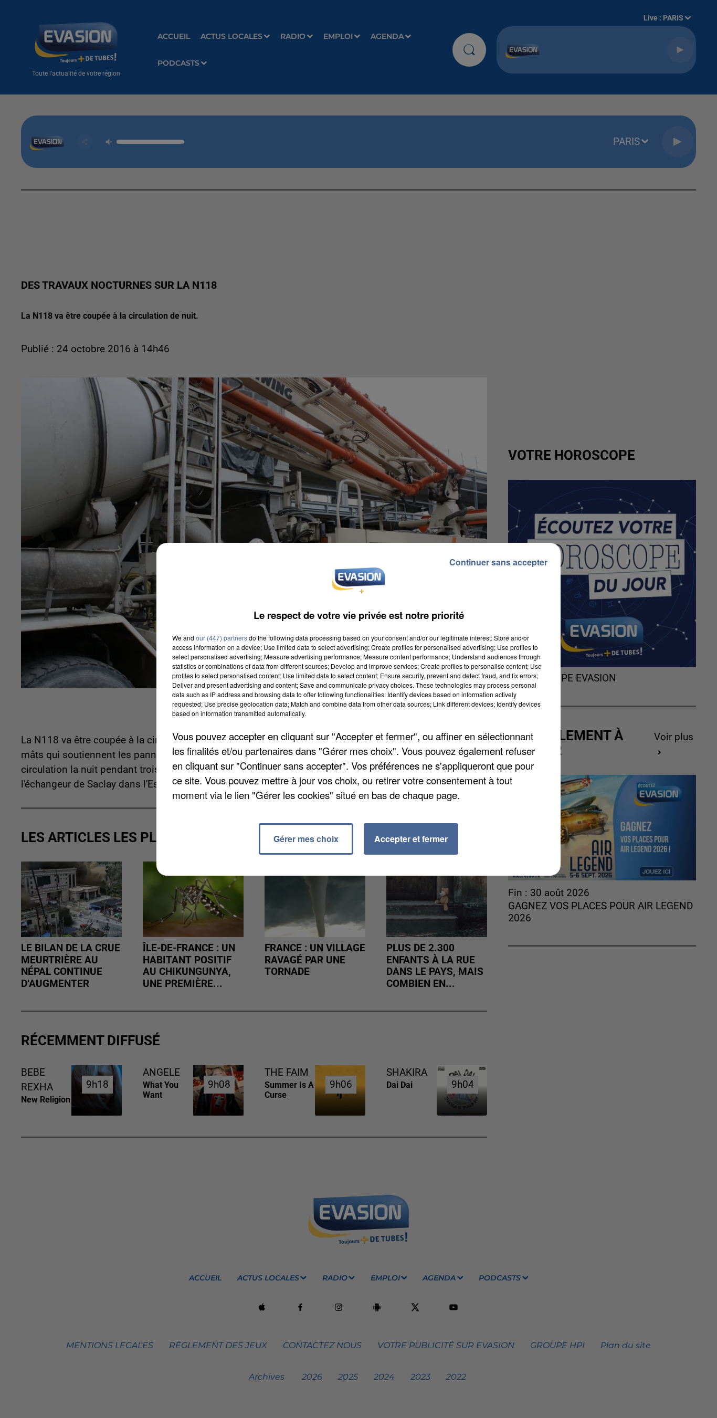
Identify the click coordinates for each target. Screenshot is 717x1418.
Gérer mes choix (306, 839)
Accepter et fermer (411, 839)
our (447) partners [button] (221, 637)
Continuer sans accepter (498, 562)
